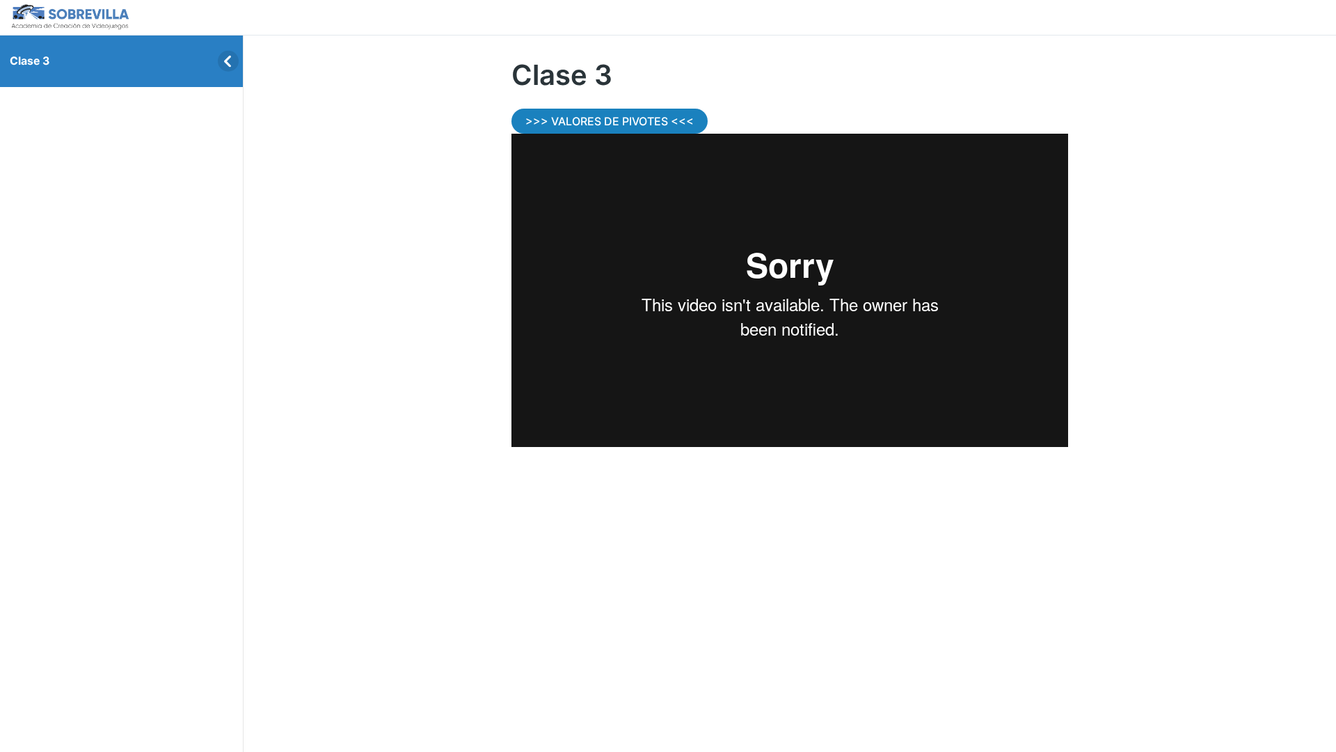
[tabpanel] (789, 278)
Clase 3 (29, 61)
